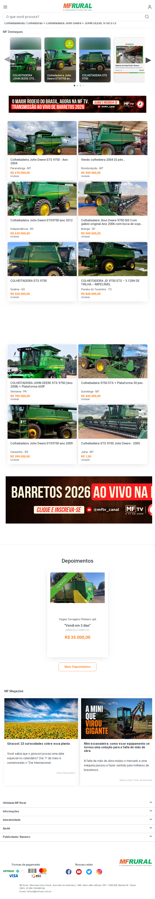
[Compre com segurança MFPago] (8, 871)
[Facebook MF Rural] (69, 872)
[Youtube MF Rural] (79, 872)
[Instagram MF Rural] (99, 872)
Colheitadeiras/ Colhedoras (23, 23)
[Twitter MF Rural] (89, 872)
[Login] (149, 7)
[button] (147, 16)
